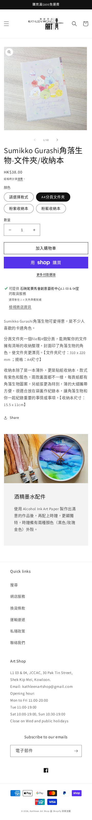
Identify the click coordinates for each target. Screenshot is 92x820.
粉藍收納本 (51, 208)
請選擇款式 (18, 197)
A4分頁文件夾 (53, 197)
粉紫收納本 (18, 208)
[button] (6, 23)
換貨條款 (17, 608)
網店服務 (17, 596)
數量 (7, 220)
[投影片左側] (34, 139)
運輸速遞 (17, 619)
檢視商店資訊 (20, 307)
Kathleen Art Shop (40, 811)
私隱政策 (17, 631)
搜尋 (14, 585)
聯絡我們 (17, 642)
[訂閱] (76, 751)
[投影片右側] (57, 139)
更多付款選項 (46, 275)
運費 (20, 179)
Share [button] (14, 417)
